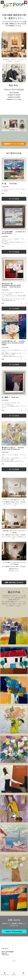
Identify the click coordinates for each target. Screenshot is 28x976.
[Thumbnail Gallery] (14, 630)
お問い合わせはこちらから (14, 582)
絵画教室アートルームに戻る (14, 144)
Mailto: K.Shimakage (14, 931)
